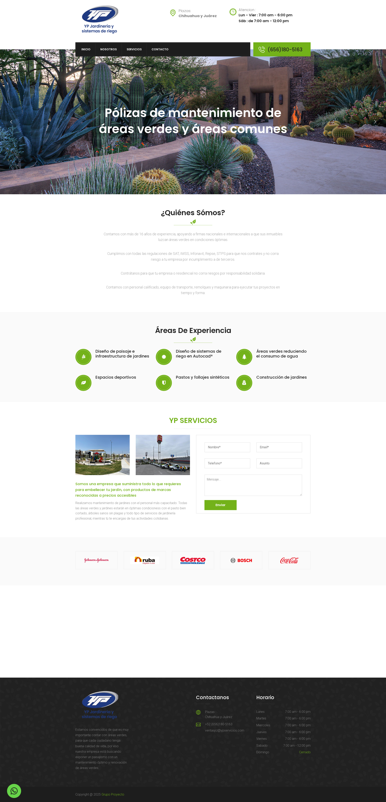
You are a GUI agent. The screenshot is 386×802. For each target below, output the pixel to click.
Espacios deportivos (115, 377)
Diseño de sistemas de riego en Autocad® (198, 353)
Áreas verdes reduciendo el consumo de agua (281, 353)
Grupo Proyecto (113, 794)
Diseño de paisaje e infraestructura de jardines (122, 353)
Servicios (134, 49)
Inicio (85, 49)
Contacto (160, 49)
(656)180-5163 (285, 49)
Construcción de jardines (281, 377)
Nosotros (108, 49)
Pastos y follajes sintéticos (202, 377)
